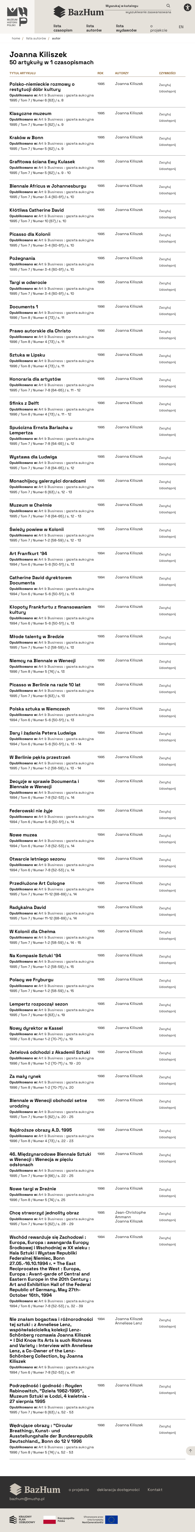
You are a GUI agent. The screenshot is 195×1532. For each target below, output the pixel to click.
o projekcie (158, 28)
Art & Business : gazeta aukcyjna (66, 95)
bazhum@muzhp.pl (27, 1499)
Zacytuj (165, 85)
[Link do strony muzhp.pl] (17, 16)
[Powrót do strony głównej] (35, 1489)
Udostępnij (167, 91)
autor (56, 38)
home (16, 38)
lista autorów (36, 38)
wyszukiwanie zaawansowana (148, 12)
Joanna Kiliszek (129, 84)
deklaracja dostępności (118, 1490)
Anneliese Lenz (128, 1323)
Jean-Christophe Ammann (130, 1214)
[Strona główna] (79, 12)
